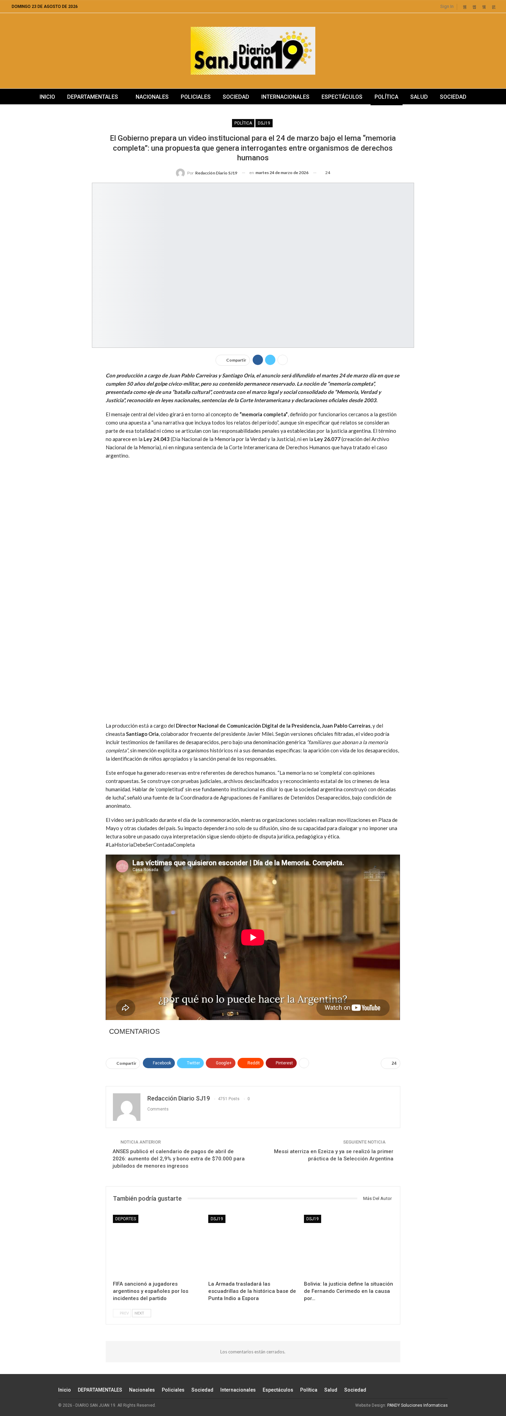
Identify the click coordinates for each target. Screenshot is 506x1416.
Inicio (47, 97)
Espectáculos (341, 97)
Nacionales (152, 97)
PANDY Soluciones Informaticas (417, 1405)
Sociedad (236, 97)
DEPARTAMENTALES (92, 97)
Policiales (196, 97)
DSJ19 (264, 123)
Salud (419, 97)
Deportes (125, 1218)
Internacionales (285, 97)
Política (386, 97)
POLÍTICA (243, 123)
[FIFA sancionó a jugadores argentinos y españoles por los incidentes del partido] (157, 1246)
